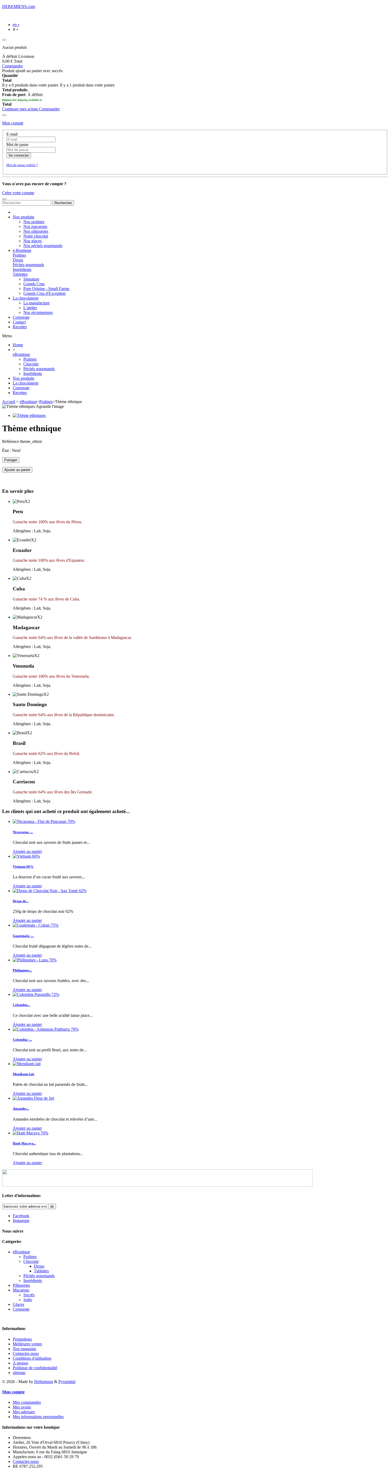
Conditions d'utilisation (32, 1358)
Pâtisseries (21, 1285)
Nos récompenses (38, 312)
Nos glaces (32, 241)
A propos (20, 1363)
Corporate (21, 388)
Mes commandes (27, 1402)
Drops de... (20, 901)
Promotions (22, 1339)
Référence (11, 441)
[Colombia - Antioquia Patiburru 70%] (46, 1029)
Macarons (21, 1290)
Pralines (19, 255)
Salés (27, 1299)
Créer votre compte (18, 193)
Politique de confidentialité (35, 1368)
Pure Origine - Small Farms (46, 288)
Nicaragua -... (23, 832)
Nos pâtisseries (35, 231)
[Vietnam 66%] (26, 856)
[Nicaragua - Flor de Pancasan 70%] (44, 821)
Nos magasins (24, 1348)
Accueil (8, 401)
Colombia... (21, 1005)
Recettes (20, 392)
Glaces (18, 1304)
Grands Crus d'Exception (44, 293)
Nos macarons (35, 226)
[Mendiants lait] (27, 1063)
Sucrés (28, 1295)
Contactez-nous (26, 1353)
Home (18, 345)
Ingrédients (22, 269)
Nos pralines (33, 221)
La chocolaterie (25, 383)
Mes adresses (24, 1412)
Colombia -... (22, 1040)
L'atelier (30, 307)
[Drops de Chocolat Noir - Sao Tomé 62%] (49, 890)
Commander (12, 66)
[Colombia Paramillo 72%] (36, 994)
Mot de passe (17, 144)
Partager (10, 460)
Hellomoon (43, 1381)
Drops (18, 260)
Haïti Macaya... (24, 1143)
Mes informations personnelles (38, 1416)
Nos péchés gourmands (42, 245)
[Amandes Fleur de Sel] (33, 1098)
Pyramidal (66, 1381)
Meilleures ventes (27, 1344)
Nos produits (23, 378)
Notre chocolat (35, 236)
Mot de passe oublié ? (22, 165)
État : (7, 450)
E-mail (12, 134)
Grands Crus (34, 284)
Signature (31, 279)
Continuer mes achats (20, 109)
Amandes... (21, 1109)
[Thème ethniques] (29, 415)
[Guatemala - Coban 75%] (35, 925)
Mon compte (12, 123)
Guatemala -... (23, 936)
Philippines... (22, 970)
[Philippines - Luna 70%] (35, 960)
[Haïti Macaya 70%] (30, 1133)
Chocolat (30, 364)
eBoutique (21, 354)
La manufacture (36, 303)
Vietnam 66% (23, 867)
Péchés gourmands (28, 264)
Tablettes (20, 274)
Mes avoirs (22, 1407)
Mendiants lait (23, 1074)
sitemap (19, 1372)
